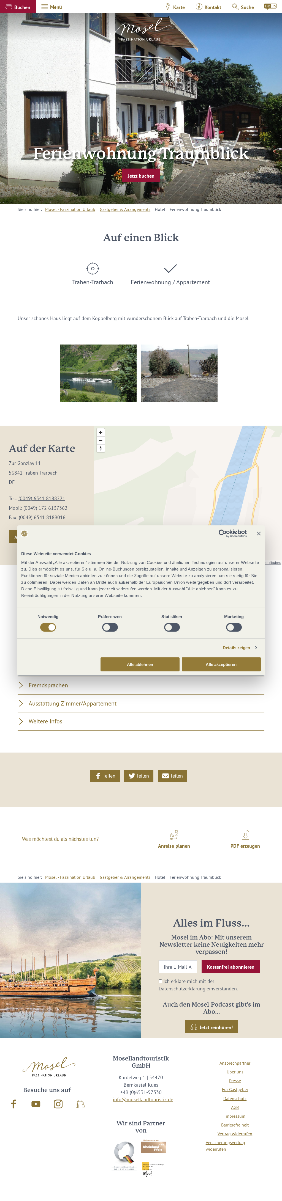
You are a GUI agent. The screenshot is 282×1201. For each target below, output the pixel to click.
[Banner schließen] (259, 534)
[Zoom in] (101, 432)
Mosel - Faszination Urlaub (70, 209)
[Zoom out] (101, 440)
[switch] (110, 627)
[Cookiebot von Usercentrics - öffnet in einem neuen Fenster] (223, 534)
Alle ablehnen (140, 664)
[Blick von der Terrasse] (179, 373)
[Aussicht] (98, 373)
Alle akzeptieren (221, 664)
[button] (18, 6)
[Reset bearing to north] (101, 448)
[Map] (188, 495)
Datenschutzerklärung (182, 988)
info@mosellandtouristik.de (143, 1099)
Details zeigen (236, 647)
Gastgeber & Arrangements (125, 209)
